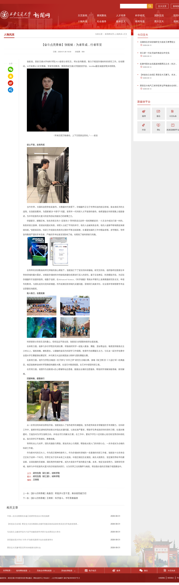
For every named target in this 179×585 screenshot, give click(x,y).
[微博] (143, 111)
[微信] (158, 111)
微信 (158, 116)
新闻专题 (140, 21)
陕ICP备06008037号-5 (72, 578)
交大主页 (162, 6)
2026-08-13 (147, 45)
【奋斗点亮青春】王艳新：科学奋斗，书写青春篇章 (54, 498)
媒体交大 (121, 21)
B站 (158, 129)
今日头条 (173, 116)
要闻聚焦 (101, 15)
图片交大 (159, 21)
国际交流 (159, 15)
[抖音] (143, 125)
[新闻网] (25, 18)
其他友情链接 (66, 570)
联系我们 (171, 578)
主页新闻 (82, 15)
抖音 (144, 129)
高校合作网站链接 (44, 570)
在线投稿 (161, 578)
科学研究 (140, 15)
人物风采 (82, 21)
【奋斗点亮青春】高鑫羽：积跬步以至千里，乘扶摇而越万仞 (58, 493)
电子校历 (92, 570)
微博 (144, 116)
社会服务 (101, 21)
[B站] (158, 125)
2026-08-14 (147, 67)
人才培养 (121, 15)
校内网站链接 (21, 570)
